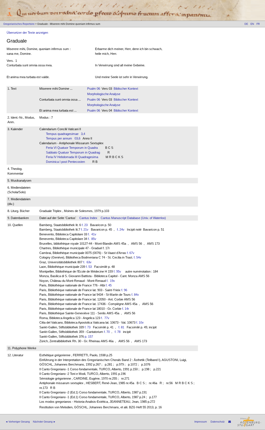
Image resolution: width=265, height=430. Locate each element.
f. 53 (89, 266)
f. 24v (120, 229)
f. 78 (117, 332)
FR (258, 24)
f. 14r (125, 308)
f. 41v (93, 234)
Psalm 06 (93, 88)
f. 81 (121, 327)
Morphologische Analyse (103, 94)
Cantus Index (88, 218)
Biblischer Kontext (126, 88)
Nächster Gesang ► (44, 421)
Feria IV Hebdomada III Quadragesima (73, 157)
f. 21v (84, 229)
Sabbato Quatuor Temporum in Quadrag (74, 152)
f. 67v (130, 253)
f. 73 (87, 327)
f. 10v (140, 322)
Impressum (200, 421)
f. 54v (137, 257)
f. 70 (107, 332)
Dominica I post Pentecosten (66, 161)
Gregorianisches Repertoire (19, 24)
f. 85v (93, 239)
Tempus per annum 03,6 (63, 138)
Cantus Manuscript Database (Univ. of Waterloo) (133, 218)
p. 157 (89, 336)
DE (246, 24)
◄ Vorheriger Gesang (17, 421)
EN (252, 24)
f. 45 (109, 285)
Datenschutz (218, 421)
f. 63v (88, 262)
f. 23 (85, 225)
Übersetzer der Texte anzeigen (27, 32)
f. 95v (117, 271)
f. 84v (135, 294)
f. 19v (112, 280)
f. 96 (124, 290)
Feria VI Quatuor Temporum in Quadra (73, 147)
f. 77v (106, 318)
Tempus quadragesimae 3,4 (65, 134)
